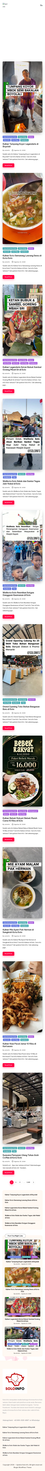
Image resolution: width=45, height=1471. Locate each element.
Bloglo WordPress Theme (22, 1467)
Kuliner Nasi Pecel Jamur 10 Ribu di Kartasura (19, 1045)
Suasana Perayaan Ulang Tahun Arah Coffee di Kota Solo (21, 1156)
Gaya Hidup (22, 137)
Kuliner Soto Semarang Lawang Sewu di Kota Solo (22, 256)
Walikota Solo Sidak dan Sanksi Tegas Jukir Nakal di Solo (21, 482)
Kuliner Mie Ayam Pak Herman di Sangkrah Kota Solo (18, 930)
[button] (33, 1182)
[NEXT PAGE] (33, 1182)
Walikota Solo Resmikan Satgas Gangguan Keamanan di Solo (18, 593)
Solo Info (7, 140)
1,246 (28, 1182)
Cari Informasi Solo (9, 137)
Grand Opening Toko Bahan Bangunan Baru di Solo (21, 707)
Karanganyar (33, 811)
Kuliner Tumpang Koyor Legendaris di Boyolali (20, 145)
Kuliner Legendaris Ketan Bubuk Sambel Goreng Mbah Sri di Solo (22, 368)
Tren (14, 477)
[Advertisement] (22, 34)
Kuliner (31, 137)
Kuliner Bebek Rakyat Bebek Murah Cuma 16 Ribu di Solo (20, 819)
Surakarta (24, 140)
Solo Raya (15, 140)
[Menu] (41, 5)
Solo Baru (7, 363)
